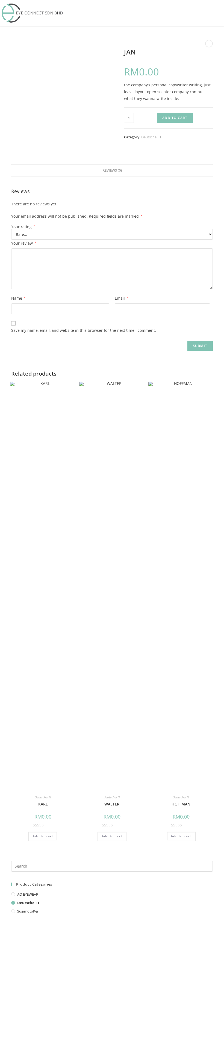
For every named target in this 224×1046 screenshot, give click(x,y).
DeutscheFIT (151, 137)
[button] (220, 13)
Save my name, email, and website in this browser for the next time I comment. (83, 330)
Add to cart (174, 117)
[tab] (112, 171)
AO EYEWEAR (27, 894)
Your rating (23, 227)
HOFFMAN (181, 804)
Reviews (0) (112, 170)
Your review (23, 243)
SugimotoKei (27, 911)
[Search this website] (112, 865)
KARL (43, 804)
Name (18, 298)
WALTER (111, 804)
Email (121, 298)
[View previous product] (209, 43)
